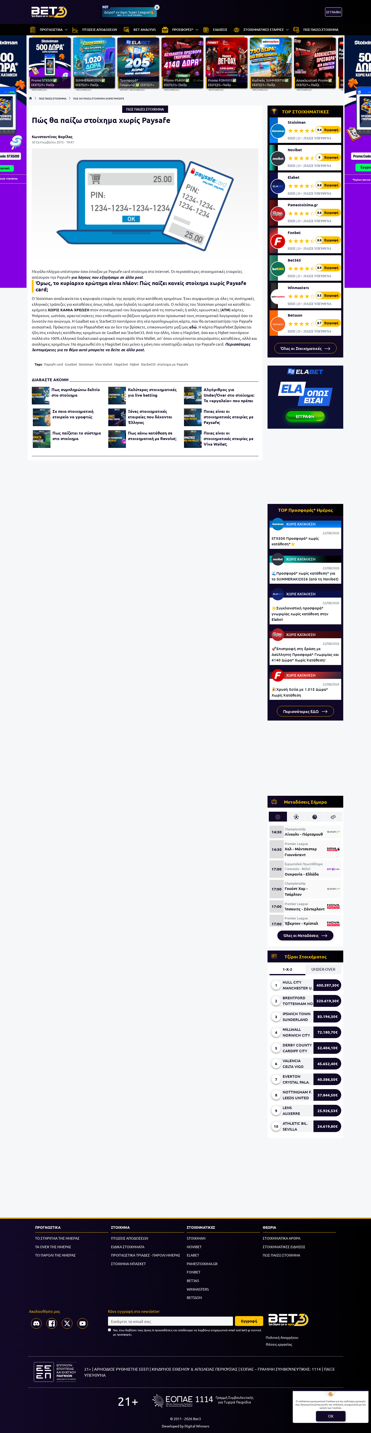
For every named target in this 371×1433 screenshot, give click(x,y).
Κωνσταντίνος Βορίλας (52, 136)
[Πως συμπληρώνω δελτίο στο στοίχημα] (40, 395)
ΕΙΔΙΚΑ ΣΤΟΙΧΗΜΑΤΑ (127, 1246)
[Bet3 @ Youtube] (82, 1323)
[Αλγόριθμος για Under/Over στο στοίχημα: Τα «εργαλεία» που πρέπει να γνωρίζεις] (193, 395)
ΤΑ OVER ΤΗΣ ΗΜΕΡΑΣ (53, 1246)
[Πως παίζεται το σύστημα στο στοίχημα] (41, 439)
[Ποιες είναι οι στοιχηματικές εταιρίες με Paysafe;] (193, 417)
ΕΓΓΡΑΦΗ (333, 12)
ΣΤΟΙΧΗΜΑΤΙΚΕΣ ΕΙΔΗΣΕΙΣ (284, 1246)
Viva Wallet (103, 364)
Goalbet (71, 364)
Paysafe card (53, 364)
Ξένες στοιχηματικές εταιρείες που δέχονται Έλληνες (150, 416)
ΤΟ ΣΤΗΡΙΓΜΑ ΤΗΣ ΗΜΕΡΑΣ (57, 1238)
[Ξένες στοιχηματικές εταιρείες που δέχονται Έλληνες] (117, 417)
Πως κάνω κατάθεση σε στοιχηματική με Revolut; (152, 435)
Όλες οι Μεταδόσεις (301, 935)
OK (330, 1416)
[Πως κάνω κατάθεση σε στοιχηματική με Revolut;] (117, 439)
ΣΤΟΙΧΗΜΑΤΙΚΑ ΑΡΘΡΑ (281, 1238)
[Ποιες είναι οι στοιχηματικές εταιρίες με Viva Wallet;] (193, 439)
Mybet (134, 364)
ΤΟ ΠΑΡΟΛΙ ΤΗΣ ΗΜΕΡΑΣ (55, 1255)
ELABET (193, 1255)
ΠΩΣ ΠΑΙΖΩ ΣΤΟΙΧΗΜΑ (52, 98)
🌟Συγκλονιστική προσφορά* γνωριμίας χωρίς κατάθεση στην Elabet (300, 613)
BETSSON (194, 1297)
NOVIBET (194, 1246)
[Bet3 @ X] (67, 1323)
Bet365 (294, 260)
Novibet (295, 149)
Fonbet (294, 232)
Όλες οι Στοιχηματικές (302, 348)
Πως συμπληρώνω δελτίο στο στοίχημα (75, 392)
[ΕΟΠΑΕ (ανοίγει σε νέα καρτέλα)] (202, 1400)
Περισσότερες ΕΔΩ (301, 711)
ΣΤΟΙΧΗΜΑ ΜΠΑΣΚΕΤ (128, 1263)
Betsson (295, 315)
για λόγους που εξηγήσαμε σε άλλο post (107, 277)
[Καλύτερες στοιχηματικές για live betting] (117, 395)
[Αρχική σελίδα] (30, 98)
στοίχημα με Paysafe (172, 364)
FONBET (193, 1272)
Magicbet (121, 364)
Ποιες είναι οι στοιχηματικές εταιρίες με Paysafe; (228, 416)
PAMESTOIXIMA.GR (202, 1263)
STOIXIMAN (196, 1238)
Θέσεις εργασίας (279, 1344)
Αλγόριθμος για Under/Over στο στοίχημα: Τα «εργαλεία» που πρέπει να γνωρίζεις (229, 395)
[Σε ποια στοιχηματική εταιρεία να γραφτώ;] (41, 417)
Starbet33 (148, 364)
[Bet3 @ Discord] (36, 1323)
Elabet (294, 177)
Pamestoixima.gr (303, 204)
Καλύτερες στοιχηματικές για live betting (152, 392)
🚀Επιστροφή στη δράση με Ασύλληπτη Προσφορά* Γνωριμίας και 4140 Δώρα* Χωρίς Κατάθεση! (305, 654)
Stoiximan (86, 364)
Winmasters (298, 287)
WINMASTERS (198, 1289)
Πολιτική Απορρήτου (282, 1337)
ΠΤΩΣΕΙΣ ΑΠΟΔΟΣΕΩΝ (129, 1238)
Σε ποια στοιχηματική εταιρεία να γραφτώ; (72, 413)
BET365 (193, 1280)
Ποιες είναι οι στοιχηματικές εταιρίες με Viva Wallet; (228, 438)
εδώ (193, 326)
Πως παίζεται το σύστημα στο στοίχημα (76, 435)
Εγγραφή (249, 1320)
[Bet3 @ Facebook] (51, 1323)
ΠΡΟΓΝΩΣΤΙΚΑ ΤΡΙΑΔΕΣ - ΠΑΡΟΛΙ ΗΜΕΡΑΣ (145, 1255)
